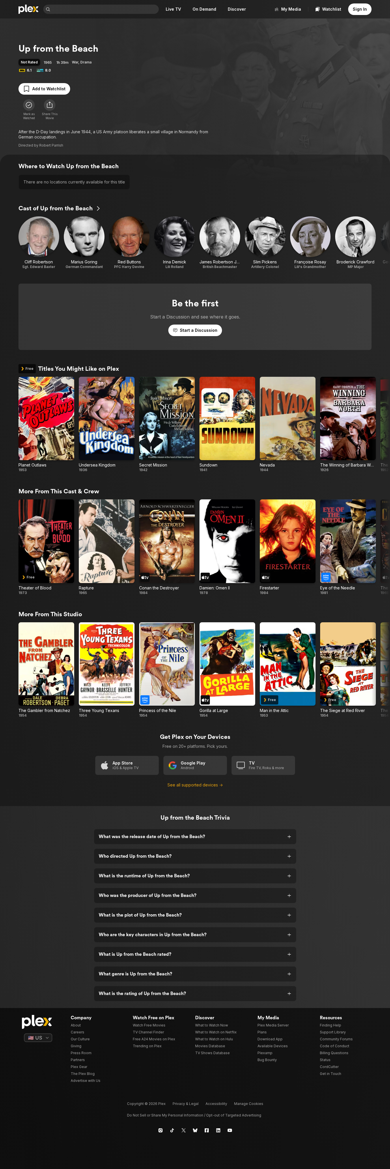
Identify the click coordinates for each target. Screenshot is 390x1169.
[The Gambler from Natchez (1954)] (46, 670)
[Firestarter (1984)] (288, 547)
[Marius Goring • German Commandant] (84, 242)
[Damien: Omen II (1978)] (227, 547)
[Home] (28, 9)
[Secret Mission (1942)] (167, 425)
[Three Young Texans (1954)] (107, 670)
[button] (49, 109)
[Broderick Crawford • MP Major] (355, 242)
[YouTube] (230, 1130)
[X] (183, 1130)
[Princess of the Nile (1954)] (167, 670)
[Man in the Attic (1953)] (288, 670)
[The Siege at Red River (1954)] (348, 670)
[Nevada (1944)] (288, 425)
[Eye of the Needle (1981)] (348, 547)
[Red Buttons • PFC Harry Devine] (129, 242)
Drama (86, 62)
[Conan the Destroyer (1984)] (167, 547)
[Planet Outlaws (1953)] (46, 425)
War (75, 62)
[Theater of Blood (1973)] (46, 547)
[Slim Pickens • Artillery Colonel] (265, 242)
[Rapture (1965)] (107, 547)
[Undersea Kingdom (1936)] (107, 425)
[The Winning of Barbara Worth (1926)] (348, 425)
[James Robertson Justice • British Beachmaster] (219, 242)
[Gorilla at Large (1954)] (227, 670)
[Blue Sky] (195, 1130)
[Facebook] (206, 1130)
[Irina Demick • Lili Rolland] (174, 242)
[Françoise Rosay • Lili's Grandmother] (310, 242)
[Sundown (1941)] (227, 425)
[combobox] (105, 9)
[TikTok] (172, 1130)
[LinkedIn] (218, 1130)
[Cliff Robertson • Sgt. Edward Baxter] (38, 242)
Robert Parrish (51, 145)
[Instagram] (160, 1130)
